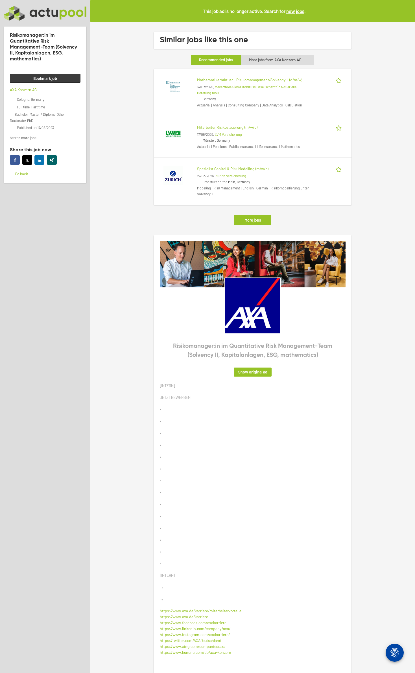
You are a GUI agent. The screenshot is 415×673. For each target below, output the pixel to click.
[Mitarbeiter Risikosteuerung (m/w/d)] (173, 133)
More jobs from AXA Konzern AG (275, 59)
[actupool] (45, 13)
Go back (21, 173)
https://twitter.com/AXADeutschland (190, 640)
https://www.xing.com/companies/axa (192, 646)
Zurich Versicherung (230, 176)
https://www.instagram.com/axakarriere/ (195, 634)
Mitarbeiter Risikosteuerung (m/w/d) (227, 127)
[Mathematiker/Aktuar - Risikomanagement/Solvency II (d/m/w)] (173, 85)
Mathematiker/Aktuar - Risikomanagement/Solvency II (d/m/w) (250, 79)
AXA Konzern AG (23, 89)
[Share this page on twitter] (27, 160)
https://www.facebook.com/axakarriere (193, 622)
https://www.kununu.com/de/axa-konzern (195, 652)
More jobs (252, 220)
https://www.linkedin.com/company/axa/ (195, 628)
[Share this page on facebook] (15, 160)
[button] (406, 11)
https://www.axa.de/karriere (184, 616)
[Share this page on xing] (52, 160)
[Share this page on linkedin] (39, 160)
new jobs (295, 11)
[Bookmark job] (340, 79)
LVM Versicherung (228, 134)
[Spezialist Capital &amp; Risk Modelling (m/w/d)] (173, 174)
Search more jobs (23, 138)
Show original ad (252, 372)
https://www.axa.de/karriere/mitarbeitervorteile (200, 610)
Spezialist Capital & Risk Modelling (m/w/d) (233, 168)
